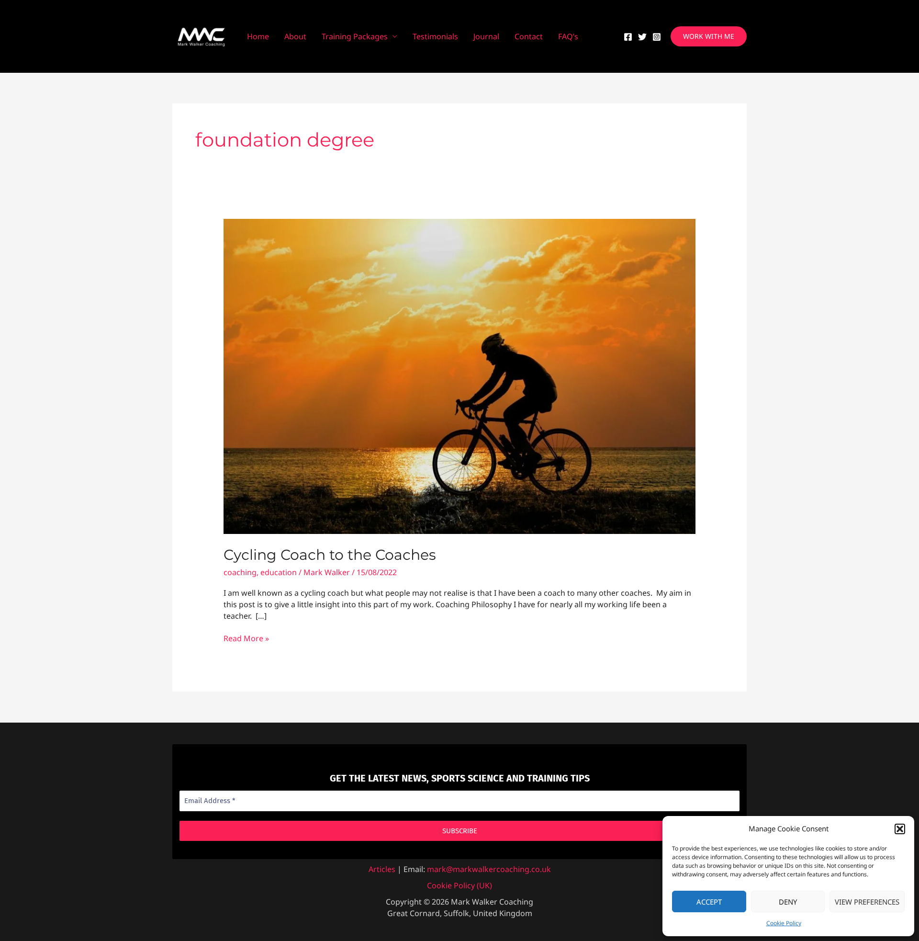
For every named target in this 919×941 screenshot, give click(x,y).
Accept (709, 902)
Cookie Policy (783, 923)
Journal (486, 36)
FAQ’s (568, 36)
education (278, 572)
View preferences (867, 902)
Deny (788, 902)
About (295, 36)
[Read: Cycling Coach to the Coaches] (460, 376)
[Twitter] (642, 37)
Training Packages (355, 36)
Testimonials (435, 36)
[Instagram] (656, 37)
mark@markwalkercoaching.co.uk (489, 869)
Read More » (246, 639)
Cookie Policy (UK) (459, 885)
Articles (382, 869)
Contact (529, 36)
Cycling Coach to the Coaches (330, 555)
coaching (240, 572)
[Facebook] (628, 37)
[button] (900, 829)
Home (258, 36)
